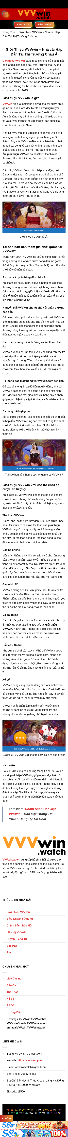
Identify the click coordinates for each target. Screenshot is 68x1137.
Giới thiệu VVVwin (13, 60)
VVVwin (7, 104)
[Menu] (5, 14)
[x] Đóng (6, 1118)
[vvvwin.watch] (34, 14)
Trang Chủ (8, 32)
